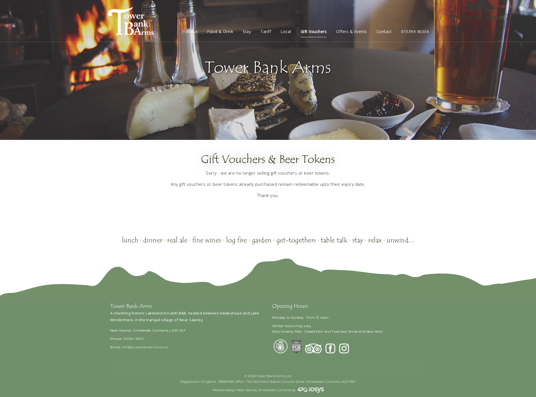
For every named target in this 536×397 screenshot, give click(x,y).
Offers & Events (351, 31)
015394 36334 (415, 31)
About (192, 31)
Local (286, 31)
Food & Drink (220, 31)
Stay (247, 31)
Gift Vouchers (314, 31)
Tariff (265, 31)
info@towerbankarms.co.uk (145, 347)
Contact (384, 31)
